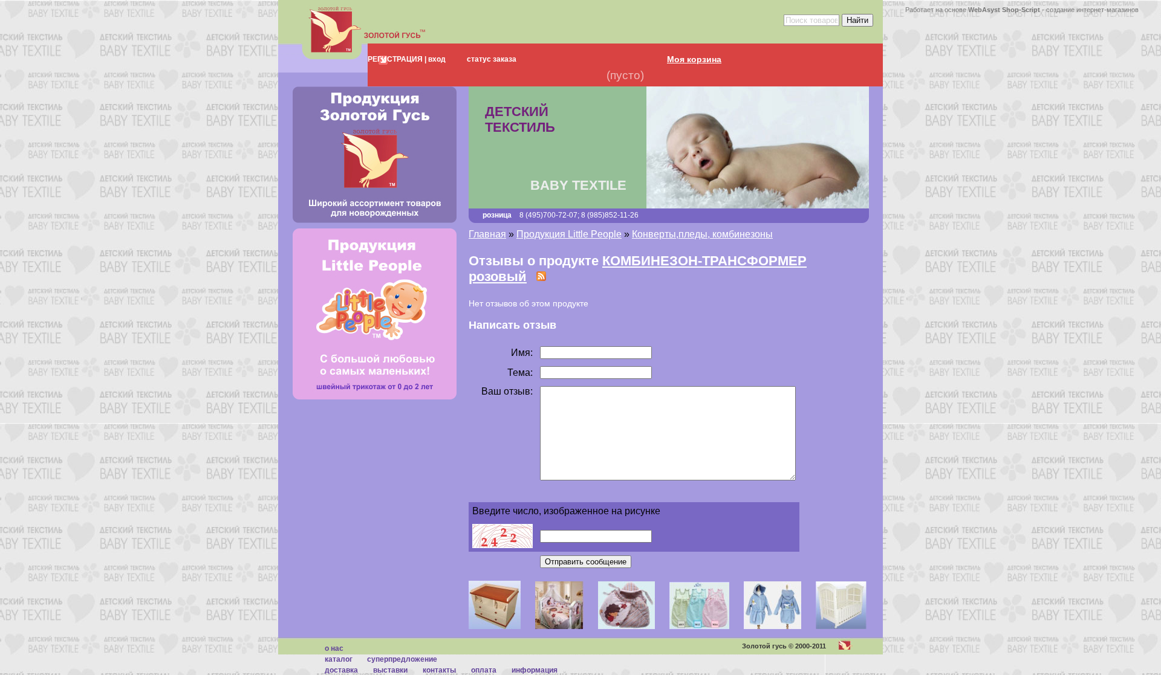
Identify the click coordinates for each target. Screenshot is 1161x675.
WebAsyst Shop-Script (1004, 9)
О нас (334, 648)
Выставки (390, 670)
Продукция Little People (569, 234)
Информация (535, 670)
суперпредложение (402, 659)
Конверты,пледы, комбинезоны (702, 234)
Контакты (439, 670)
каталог (339, 659)
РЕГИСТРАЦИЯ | (397, 59)
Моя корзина (694, 59)
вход (436, 59)
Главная (487, 234)
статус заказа (491, 59)
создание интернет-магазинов (1092, 9)
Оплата (483, 670)
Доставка (341, 670)
